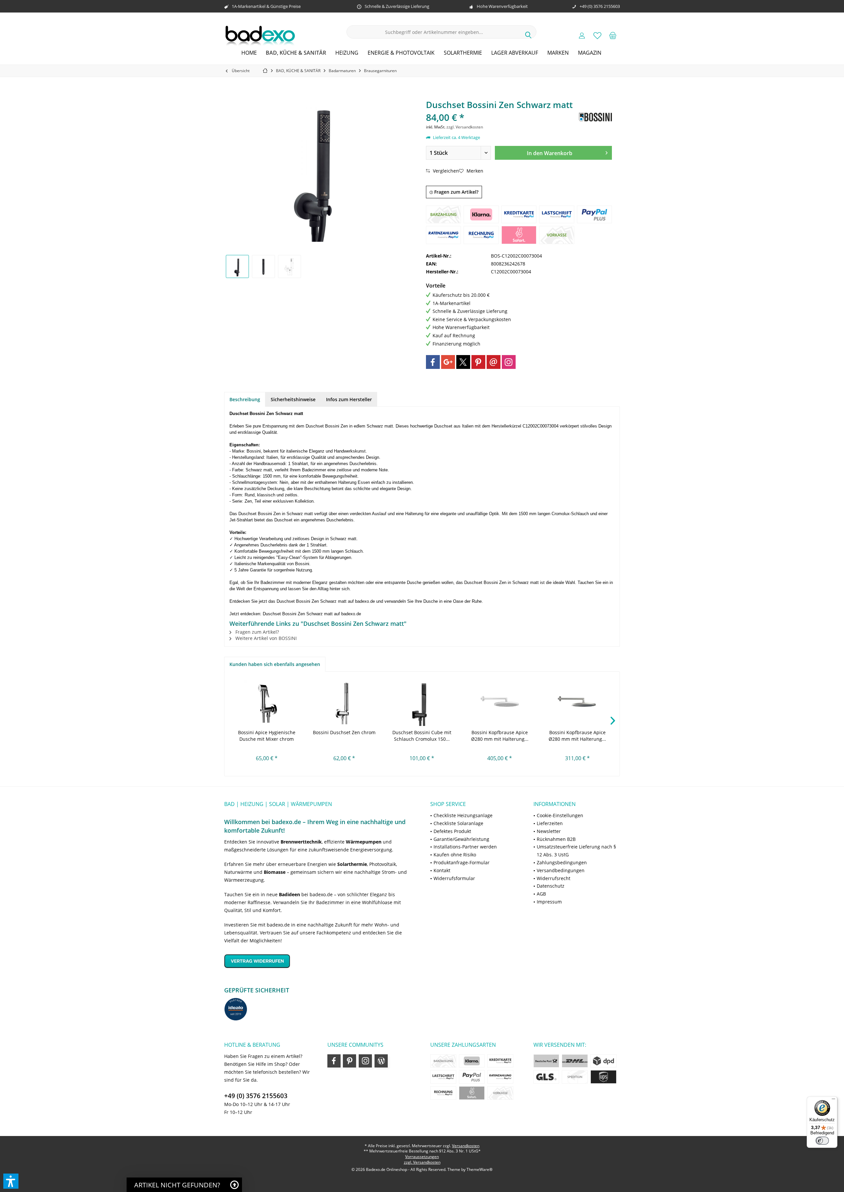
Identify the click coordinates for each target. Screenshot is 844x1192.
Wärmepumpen (363, 842)
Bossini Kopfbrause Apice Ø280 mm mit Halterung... (499, 735)
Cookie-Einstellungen (560, 815)
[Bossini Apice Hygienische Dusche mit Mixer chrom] (267, 703)
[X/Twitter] (463, 362)
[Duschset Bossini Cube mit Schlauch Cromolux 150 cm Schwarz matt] (422, 703)
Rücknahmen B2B (556, 839)
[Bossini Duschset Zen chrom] (344, 703)
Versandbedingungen (561, 870)
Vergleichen (445, 171)
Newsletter (549, 831)
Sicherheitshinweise (293, 399)
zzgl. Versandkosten (464, 127)
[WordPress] (381, 1060)
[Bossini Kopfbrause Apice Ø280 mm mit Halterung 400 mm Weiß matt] (500, 703)
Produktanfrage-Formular (462, 862)
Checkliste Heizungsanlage (463, 815)
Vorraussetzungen (422, 1156)
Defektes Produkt (452, 831)
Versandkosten (465, 1146)
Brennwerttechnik (301, 842)
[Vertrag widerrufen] (319, 961)
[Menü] (833, 1100)
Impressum (549, 902)
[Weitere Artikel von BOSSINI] (595, 117)
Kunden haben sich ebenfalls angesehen (274, 664)
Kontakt (442, 870)
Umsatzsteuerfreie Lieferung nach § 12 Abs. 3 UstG (576, 851)
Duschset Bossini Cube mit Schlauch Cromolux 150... (421, 735)
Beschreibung (244, 399)
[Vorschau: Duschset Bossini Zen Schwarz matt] (237, 266)
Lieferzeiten (550, 823)
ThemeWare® (480, 1169)
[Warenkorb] (613, 35)
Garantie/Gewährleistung (461, 839)
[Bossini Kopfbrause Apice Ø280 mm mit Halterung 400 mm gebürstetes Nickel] (577, 703)
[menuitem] (613, 35)
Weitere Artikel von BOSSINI (265, 638)
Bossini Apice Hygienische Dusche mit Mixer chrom (266, 735)
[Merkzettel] (597, 35)
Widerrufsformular (454, 878)
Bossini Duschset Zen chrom (344, 732)
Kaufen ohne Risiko (455, 854)
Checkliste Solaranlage (458, 823)
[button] (10, 1181)
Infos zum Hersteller (349, 399)
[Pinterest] (478, 362)
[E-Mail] (493, 362)
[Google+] (448, 362)
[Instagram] (509, 362)
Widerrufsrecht (553, 878)
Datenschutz (550, 886)
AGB (541, 894)
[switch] (822, 1141)
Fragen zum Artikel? (455, 192)
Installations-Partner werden (465, 847)
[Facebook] (433, 362)
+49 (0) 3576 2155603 (255, 1096)
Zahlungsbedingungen (562, 862)
